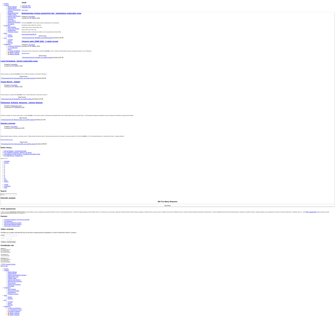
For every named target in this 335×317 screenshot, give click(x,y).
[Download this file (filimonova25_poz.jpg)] (14, 119)
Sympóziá (7, 25)
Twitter (6, 184)
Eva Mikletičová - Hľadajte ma (13, 155)
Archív (10, 41)
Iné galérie (11, 24)
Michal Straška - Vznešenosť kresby (15, 151)
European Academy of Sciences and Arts (16, 219)
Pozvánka (49, 38)
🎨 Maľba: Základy (13, 52)
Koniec (6, 181)
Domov (6, 3)
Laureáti (10, 39)
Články (10, 35)
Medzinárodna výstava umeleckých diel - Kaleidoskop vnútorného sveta (51, 13)
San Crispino (12, 27)
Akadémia (7, 44)
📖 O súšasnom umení (15, 310)
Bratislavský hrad (13, 13)
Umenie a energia (8, 123)
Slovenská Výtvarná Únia (12, 226)
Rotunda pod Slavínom (12, 18)
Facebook (7, 186)
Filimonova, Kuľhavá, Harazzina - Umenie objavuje (22, 103)
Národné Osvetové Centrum (12, 223)
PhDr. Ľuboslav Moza (311, 212)
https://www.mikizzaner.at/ (7, 139)
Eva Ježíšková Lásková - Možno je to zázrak (17, 152)
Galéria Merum (12, 6)
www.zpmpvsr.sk (25, 53)
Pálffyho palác (12, 14)
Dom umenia (12, 21)
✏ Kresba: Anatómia (14, 51)
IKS (5, 38)
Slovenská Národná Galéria (12, 224)
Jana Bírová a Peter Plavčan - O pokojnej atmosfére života (22, 154)
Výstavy (6, 5)
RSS (5, 188)
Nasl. (5, 180)
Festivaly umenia (13, 32)
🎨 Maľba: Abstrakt (13, 54)
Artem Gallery (25, 10)
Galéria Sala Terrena (14, 16)
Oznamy (10, 36)
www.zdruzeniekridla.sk (29, 34)
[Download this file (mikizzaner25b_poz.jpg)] (15, 144)
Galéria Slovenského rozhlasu (17, 275)
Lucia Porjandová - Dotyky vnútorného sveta (19, 61)
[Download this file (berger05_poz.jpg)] (13, 99)
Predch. (6, 163)
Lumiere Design (10, 264)
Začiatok (7, 161)
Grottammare (12, 30)
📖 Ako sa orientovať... (15, 46)
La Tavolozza (8, 221)
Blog (5, 33)
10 (5, 178)
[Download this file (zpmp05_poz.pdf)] (34, 57)
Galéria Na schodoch (14, 22)
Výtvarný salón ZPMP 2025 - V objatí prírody (40, 41)
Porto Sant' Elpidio (13, 28)
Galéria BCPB (12, 8)
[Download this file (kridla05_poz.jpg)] (34, 38)
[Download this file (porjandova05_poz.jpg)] (15, 78)
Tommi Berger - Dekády (10, 82)
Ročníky (10, 43)
